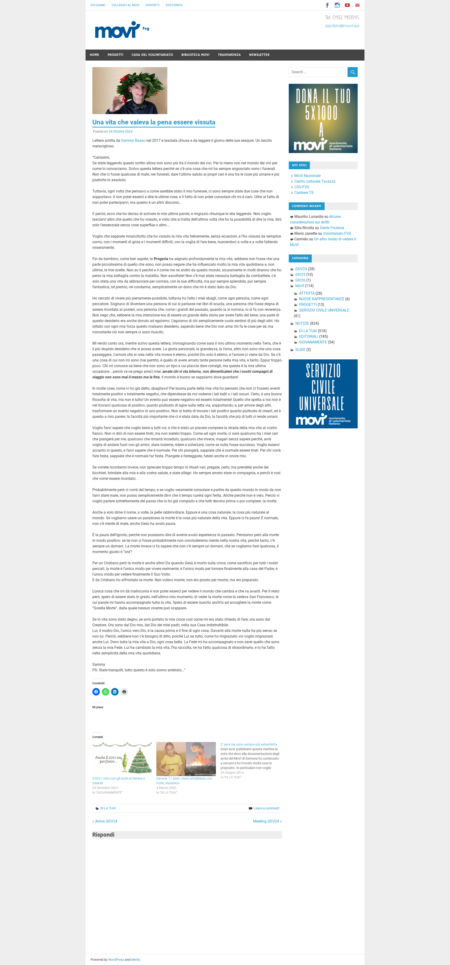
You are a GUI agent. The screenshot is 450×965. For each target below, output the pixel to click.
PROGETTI (308, 304)
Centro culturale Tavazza (314, 181)
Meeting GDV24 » (267, 821)
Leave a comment (266, 808)
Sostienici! (174, 5)
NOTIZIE (302, 323)
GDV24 (301, 269)
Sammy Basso (133, 140)
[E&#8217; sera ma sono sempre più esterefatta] (253, 761)
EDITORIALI (308, 336)
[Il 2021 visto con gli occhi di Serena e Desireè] (122, 759)
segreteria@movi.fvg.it (342, 25)
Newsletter (259, 55)
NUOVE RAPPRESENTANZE (321, 299)
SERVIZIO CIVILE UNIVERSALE (324, 310)
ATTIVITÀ (307, 293)
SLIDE (300, 349)
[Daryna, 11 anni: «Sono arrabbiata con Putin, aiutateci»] (186, 759)
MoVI (299, 286)
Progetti (115, 55)
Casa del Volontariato (152, 55)
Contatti (153, 5)
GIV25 (300, 274)
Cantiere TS (304, 192)
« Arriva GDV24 (104, 821)
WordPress (116, 959)
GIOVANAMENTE (313, 342)
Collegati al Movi (125, 5)
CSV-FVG (301, 187)
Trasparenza (229, 55)
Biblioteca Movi (195, 55)
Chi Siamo (97, 5)
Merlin (135, 959)
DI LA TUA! (108, 808)
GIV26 (300, 280)
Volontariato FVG (337, 233)
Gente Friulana (332, 228)
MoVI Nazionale (307, 175)
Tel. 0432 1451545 (342, 17)
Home (94, 55)
